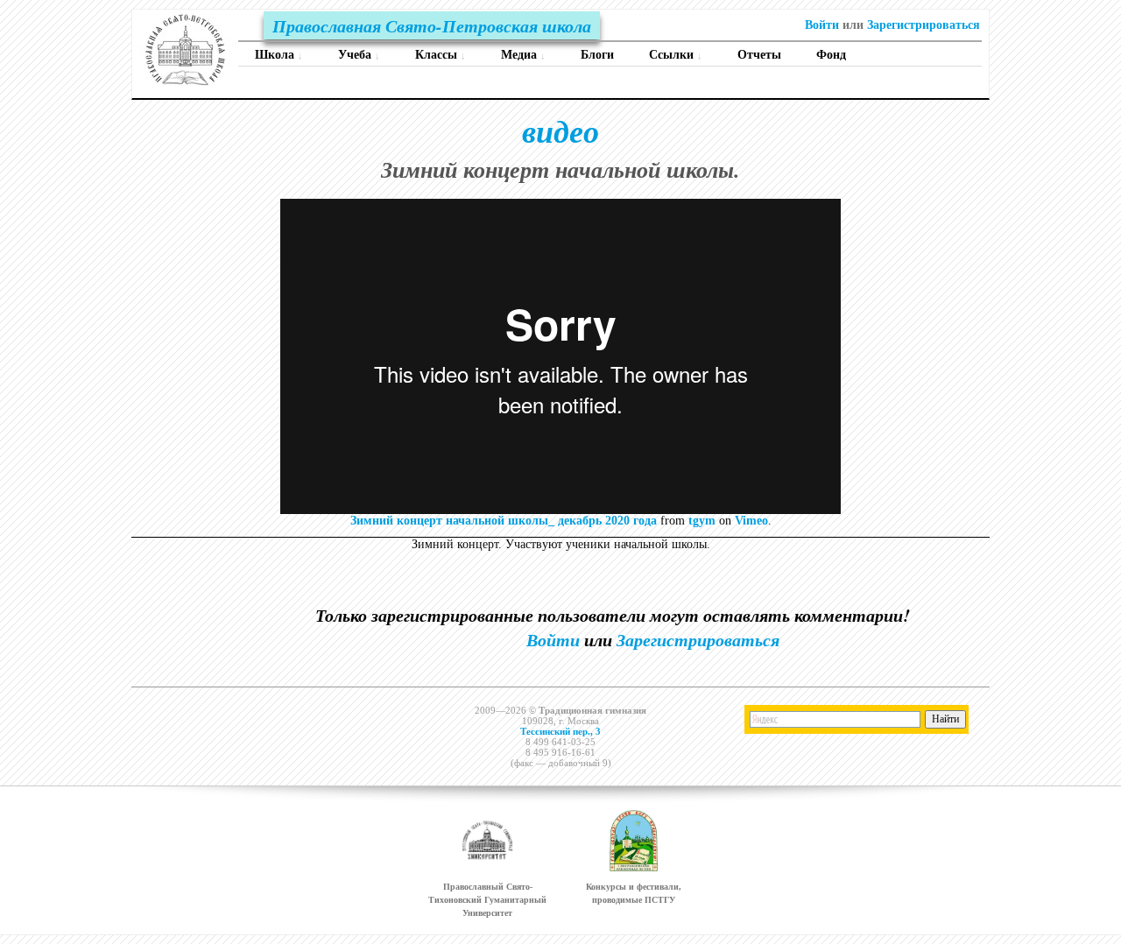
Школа (279, 54)
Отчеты (759, 54)
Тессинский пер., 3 (560, 731)
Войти (822, 25)
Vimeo (751, 520)
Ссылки (675, 54)
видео (560, 131)
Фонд (831, 54)
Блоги (597, 54)
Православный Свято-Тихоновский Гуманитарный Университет (487, 900)
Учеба (359, 54)
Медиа (523, 54)
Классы (440, 54)
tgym (702, 520)
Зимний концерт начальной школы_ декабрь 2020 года (503, 520)
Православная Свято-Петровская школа (431, 25)
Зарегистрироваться (923, 25)
